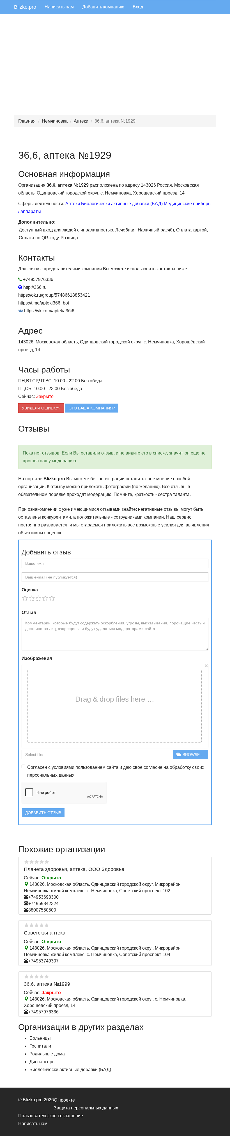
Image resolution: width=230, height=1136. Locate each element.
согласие (153, 767)
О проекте (64, 1100)
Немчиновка (55, 121)
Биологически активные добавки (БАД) (122, 203)
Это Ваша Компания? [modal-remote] (92, 408)
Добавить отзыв (43, 813)
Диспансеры (42, 1061)
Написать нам (59, 6)
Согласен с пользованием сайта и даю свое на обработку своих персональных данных (115, 771)
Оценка (30, 589)
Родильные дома (47, 1053)
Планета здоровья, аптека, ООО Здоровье (74, 869)
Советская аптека (44, 933)
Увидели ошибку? (41, 408)
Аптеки (81, 121)
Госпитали (40, 1046)
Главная (27, 121)
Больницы (40, 1038)
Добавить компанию (103, 6)
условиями (63, 767)
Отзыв (29, 612)
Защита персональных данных (86, 1107)
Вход (138, 6)
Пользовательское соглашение (50, 1115)
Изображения (37, 658)
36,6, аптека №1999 (47, 984)
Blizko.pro (25, 7)
